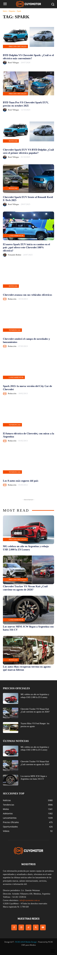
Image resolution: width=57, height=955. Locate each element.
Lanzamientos (16, 236)
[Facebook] (14, 927)
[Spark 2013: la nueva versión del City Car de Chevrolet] (28, 367)
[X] (36, 927)
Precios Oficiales (17, 46)
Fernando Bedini (14, 255)
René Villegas (13, 62)
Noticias (13, 141)
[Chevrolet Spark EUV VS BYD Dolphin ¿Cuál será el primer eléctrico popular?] (28, 131)
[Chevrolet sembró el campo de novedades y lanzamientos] (28, 320)
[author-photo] (5, 62)
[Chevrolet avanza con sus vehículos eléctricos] (28, 276)
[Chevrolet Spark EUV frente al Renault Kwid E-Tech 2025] (28, 178)
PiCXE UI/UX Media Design (26, 942)
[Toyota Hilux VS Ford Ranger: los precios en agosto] (10, 727)
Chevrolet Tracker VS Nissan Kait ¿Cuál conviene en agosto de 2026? (25, 588)
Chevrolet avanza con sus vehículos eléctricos (27, 294)
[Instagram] (21, 927)
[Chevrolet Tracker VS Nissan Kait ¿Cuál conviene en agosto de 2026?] (28, 569)
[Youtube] (43, 927)
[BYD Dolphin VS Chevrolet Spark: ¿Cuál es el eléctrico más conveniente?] (28, 36)
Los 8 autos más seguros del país (20, 480)
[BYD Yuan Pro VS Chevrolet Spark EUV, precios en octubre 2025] (28, 84)
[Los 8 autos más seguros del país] (28, 462)
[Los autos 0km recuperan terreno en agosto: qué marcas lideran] (28, 650)
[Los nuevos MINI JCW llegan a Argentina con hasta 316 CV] (28, 610)
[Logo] (28, 4)
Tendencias (14, 330)
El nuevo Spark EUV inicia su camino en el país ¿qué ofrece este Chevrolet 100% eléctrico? (26, 247)
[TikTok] (28, 927)
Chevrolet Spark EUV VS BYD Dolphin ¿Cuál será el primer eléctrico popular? (28, 151)
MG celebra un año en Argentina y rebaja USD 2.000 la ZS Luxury (26, 548)
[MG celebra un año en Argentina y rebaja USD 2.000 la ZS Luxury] (28, 529)
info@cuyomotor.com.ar (29, 900)
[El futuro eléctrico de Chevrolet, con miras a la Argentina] (28, 415)
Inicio (5, 11)
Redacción (12, 299)
